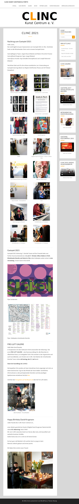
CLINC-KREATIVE (22, 6)
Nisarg (55, 501)
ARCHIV (35, 6)
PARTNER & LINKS (43, 6)
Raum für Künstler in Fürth (67, 53)
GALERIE (30, 6)
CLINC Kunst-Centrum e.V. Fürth (16, 2)
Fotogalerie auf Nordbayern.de (24, 380)
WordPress (44, 501)
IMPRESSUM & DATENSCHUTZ (68, 6)
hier (29, 375)
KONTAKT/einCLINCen (54, 6)
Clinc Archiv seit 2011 (66, 56)
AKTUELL (14, 6)
